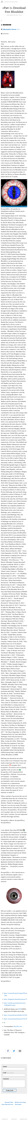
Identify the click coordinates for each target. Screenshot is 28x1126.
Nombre (5, 1066)
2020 (19, 1009)
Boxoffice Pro (18, 1026)
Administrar (23, 1119)
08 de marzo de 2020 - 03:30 (14, 15)
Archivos (14, 1119)
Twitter (14, 1050)
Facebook (8, 1050)
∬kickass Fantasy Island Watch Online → (20, 1103)
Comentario (6, 1078)
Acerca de (5, 1119)
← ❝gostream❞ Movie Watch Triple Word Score (7, 1103)
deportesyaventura (11, 1)
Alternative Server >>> (11, 29)
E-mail (8, 1072)
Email (20, 1050)
